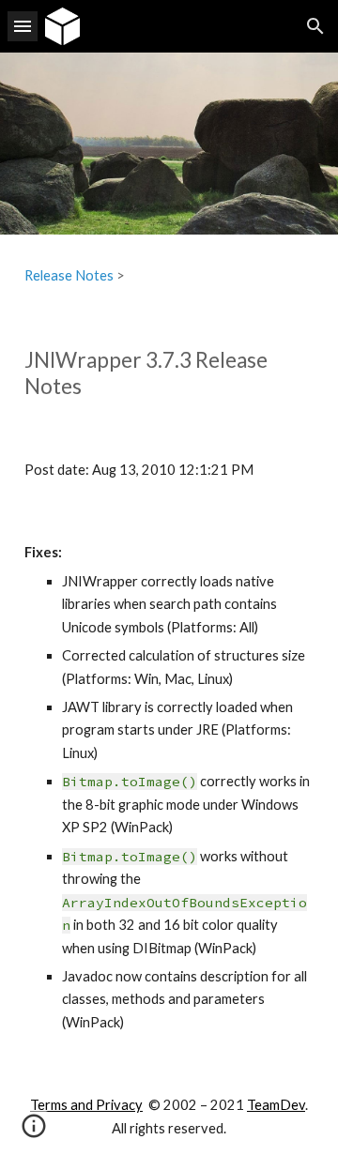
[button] (22, 26)
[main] (169, 276)
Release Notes (69, 275)
